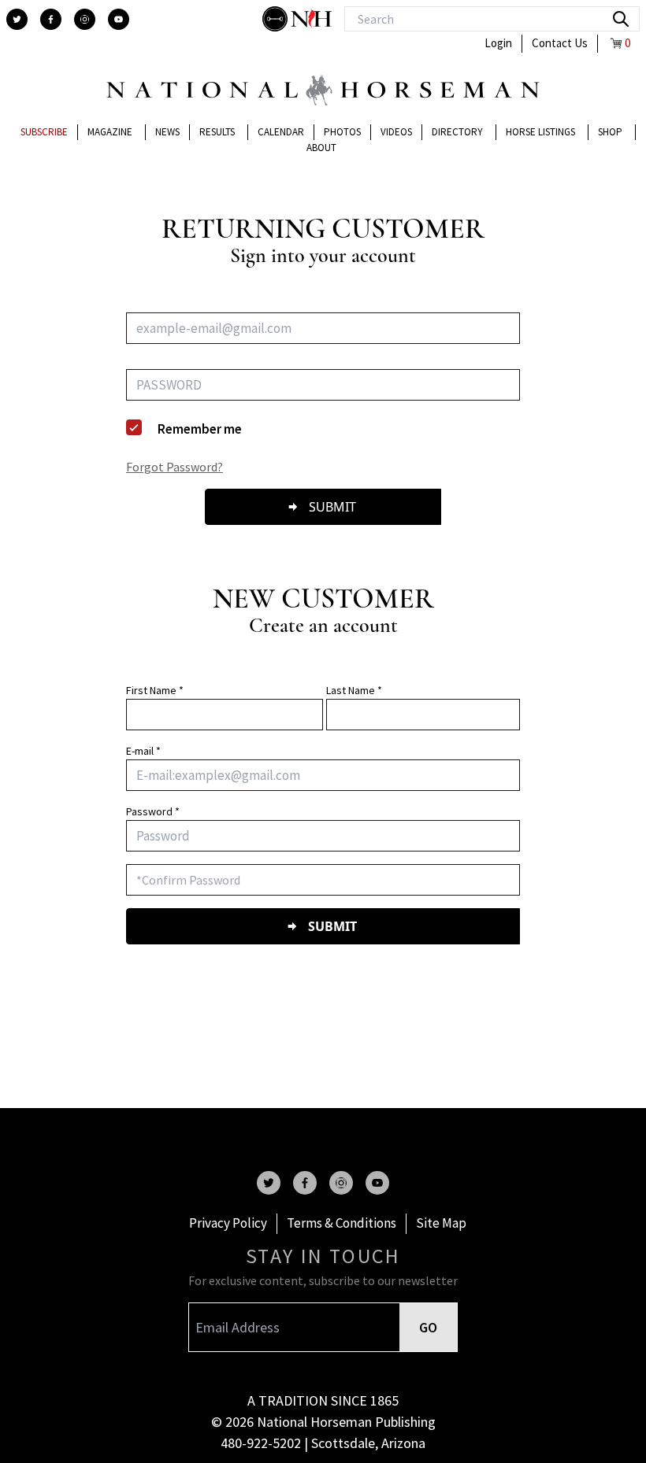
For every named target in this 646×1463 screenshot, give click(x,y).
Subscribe (44, 132)
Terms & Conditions (341, 1223)
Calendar (281, 132)
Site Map (441, 1223)
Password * (153, 811)
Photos (342, 132)
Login (498, 42)
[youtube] (118, 19)
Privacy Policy (228, 1223)
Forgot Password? (174, 467)
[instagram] (84, 19)
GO (428, 1327)
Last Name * (354, 690)
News (167, 132)
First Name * (155, 690)
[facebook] (50, 19)
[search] (620, 18)
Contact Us (560, 42)
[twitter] (17, 19)
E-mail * (143, 751)
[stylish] (276, 18)
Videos (396, 132)
